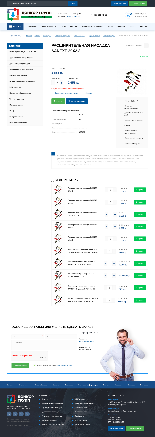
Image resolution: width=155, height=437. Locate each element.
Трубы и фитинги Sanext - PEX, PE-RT (95, 36)
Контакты (144, 26)
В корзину (58, 101)
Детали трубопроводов (19, 63)
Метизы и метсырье (18, 75)
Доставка (74, 26)
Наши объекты (48, 26)
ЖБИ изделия (15, 87)
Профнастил (14, 111)
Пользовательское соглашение (18, 419)
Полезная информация (92, 26)
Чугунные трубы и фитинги (21, 69)
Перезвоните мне (116, 428)
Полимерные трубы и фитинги (48, 36)
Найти (73, 3)
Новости (121, 26)
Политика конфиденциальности (18, 421)
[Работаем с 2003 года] (29, 14)
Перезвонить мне (119, 3)
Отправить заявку (138, 3)
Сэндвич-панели (16, 117)
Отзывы (132, 26)
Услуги (110, 26)
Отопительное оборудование (22, 81)
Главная (29, 36)
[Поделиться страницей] (146, 45)
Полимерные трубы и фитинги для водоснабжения (63, 36)
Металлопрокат (16, 105)
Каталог (37, 36)
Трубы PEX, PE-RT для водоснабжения (80, 36)
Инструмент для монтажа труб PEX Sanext (110, 36)
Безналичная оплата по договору (67, 93)
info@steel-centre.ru (73, 16)
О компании (31, 26)
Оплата (63, 26)
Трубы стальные (16, 99)
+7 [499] (98, 15)
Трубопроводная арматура (21, 58)
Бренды (45, 399)
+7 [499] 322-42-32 (116, 396)
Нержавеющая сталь (18, 123)
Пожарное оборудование (20, 93)
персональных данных (64, 365)
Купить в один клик (77, 101)
